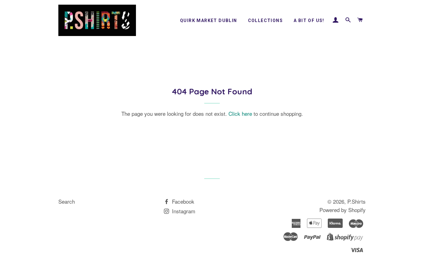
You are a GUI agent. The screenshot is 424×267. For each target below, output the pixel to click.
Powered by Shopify (342, 210)
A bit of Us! (309, 20)
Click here (240, 113)
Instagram (182, 211)
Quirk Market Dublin (208, 20)
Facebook (182, 201)
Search (66, 201)
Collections (265, 20)
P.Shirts (356, 201)
